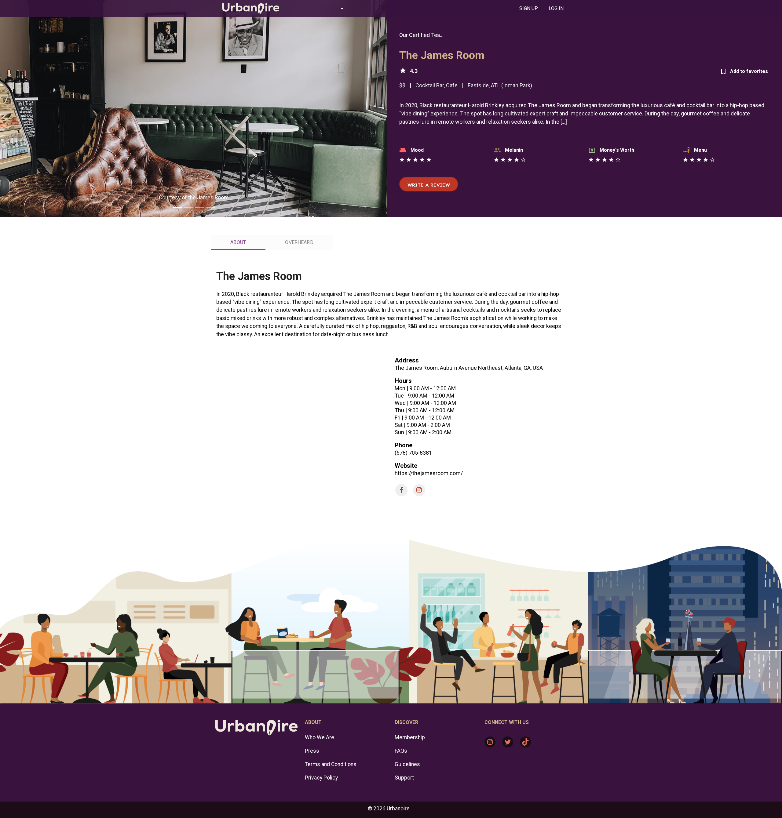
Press (312, 751)
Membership (410, 737)
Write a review (428, 185)
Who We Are (319, 737)
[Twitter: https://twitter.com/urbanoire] (507, 741)
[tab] (528, 8)
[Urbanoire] (247, 8)
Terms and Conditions (330, 764)
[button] (318, 8)
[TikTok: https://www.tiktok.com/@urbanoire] (525, 741)
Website (406, 465)
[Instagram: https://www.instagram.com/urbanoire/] (489, 741)
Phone (403, 445)
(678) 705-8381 (413, 452)
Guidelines (407, 764)
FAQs (401, 751)
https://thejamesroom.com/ (429, 473)
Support (404, 778)
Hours (403, 380)
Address (407, 360)
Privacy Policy (321, 778)
